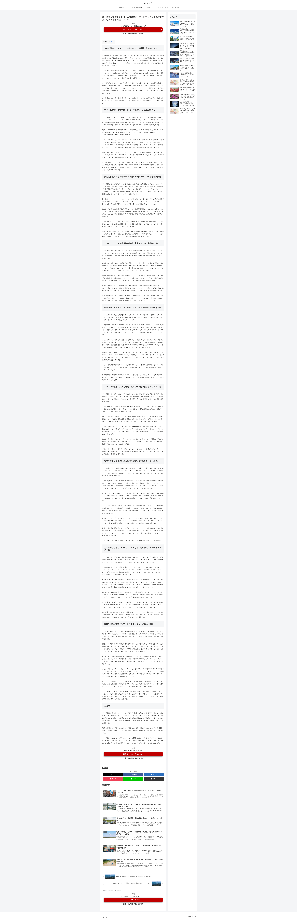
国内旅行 (106, 767)
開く (112, 41)
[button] (154, 779)
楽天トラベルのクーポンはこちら (132, 29)
